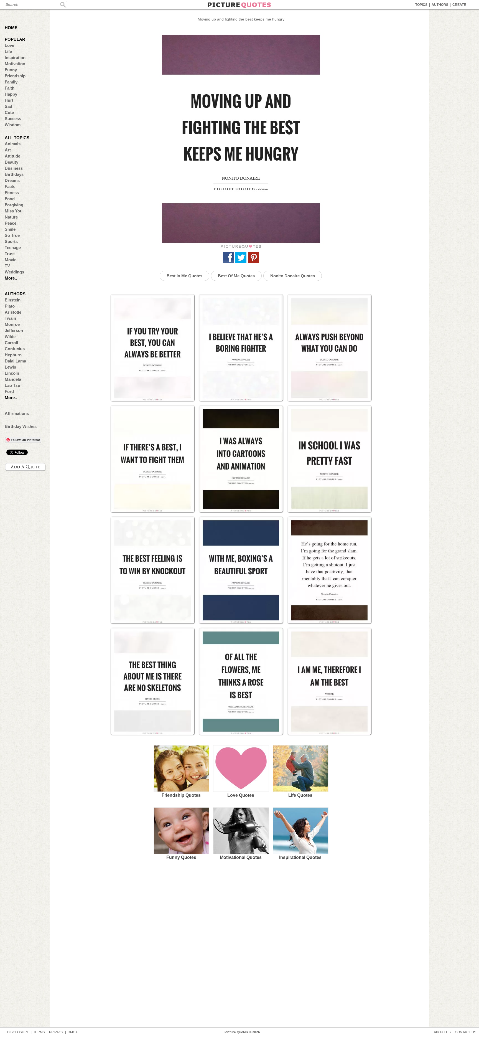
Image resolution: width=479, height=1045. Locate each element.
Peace (10, 223)
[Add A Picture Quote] (25, 467)
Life (8, 51)
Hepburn (13, 354)
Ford (9, 391)
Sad (8, 106)
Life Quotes (300, 795)
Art (8, 150)
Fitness (12, 192)
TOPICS (421, 5)
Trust (10, 253)
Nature (11, 217)
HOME (11, 27)
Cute (9, 112)
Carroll (11, 342)
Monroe (12, 324)
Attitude (12, 156)
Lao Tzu (12, 385)
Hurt (9, 100)
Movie (10, 259)
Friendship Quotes (181, 795)
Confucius (15, 348)
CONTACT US (465, 1032)
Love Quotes (240, 795)
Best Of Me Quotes (236, 275)
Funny (11, 69)
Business (14, 168)
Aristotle (13, 312)
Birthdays (14, 174)
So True (12, 235)
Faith (9, 88)
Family (11, 82)
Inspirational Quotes (300, 857)
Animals (13, 143)
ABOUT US (442, 1032)
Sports (11, 241)
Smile (10, 229)
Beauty (11, 162)
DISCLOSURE (18, 1032)
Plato (10, 306)
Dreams (12, 180)
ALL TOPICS (17, 137)
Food (10, 198)
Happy (11, 94)
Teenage (13, 247)
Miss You (13, 211)
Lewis (10, 367)
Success (13, 118)
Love (9, 45)
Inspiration (15, 57)
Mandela (13, 379)
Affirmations (17, 413)
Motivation (15, 63)
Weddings (14, 272)
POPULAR (15, 39)
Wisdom (13, 124)
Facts (10, 186)
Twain (10, 318)
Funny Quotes (181, 857)
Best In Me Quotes (184, 275)
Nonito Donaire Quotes (292, 275)
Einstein (13, 300)
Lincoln (12, 373)
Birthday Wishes (21, 426)
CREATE (459, 5)
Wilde (10, 336)
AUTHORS (440, 5)
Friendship (15, 75)
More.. (11, 278)
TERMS (39, 1032)
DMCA (73, 1032)
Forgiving (14, 204)
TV (7, 265)
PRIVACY (56, 1032)
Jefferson (14, 330)
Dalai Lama (15, 361)
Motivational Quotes (241, 857)
